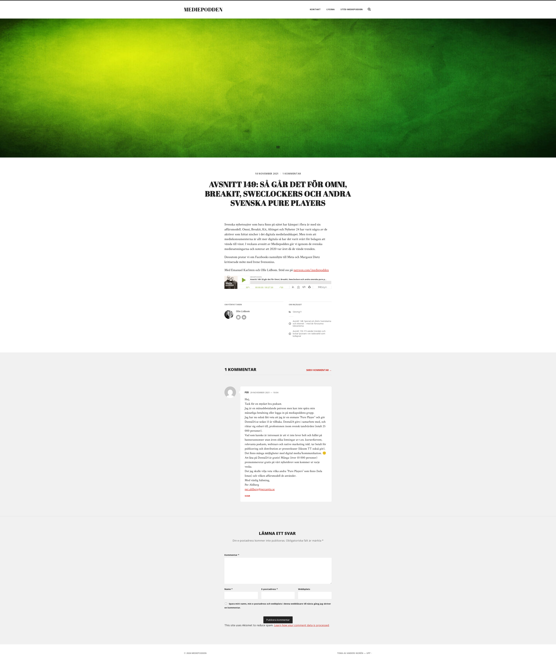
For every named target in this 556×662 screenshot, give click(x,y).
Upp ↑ (369, 653)
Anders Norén (355, 653)
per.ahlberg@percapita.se (260, 489)
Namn (228, 589)
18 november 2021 (267, 173)
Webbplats (304, 589)
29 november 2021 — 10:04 (264, 392)
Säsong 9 (297, 311)
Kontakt (315, 9)
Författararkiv (238, 317)
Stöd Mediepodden (352, 9)
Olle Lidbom (243, 311)
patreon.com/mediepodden (311, 270)
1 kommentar (291, 173)
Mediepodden (203, 9)
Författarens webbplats (244, 317)
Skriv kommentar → (319, 370)
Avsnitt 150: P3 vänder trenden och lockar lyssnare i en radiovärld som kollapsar (309, 333)
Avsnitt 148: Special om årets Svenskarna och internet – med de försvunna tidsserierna (312, 323)
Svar (247, 495)
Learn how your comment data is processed (301, 625)
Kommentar (231, 554)
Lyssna (331, 9)
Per (247, 392)
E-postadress (269, 589)
